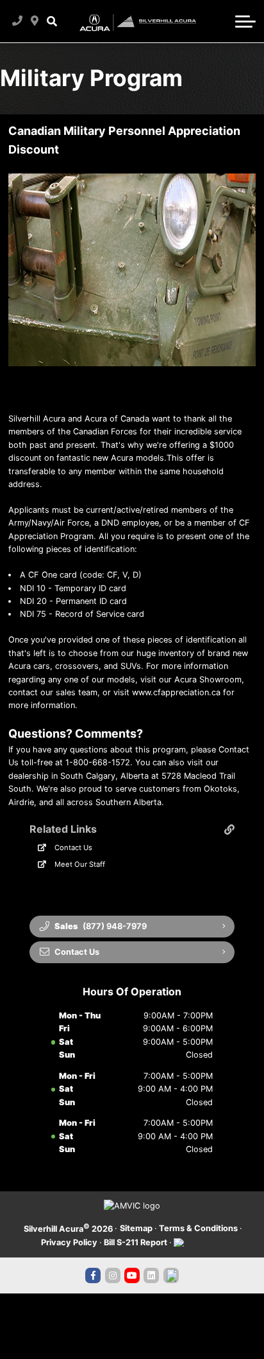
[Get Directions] (35, 21)
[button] (51, 21)
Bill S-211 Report (135, 1242)
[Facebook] (93, 1275)
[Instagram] (112, 1275)
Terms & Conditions (198, 1228)
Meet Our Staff (79, 864)
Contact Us (73, 847)
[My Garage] (222, 21)
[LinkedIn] (151, 1275)
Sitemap (136, 1228)
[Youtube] (132, 1275)
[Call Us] (17, 21)
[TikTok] (171, 1275)
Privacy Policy (69, 1242)
